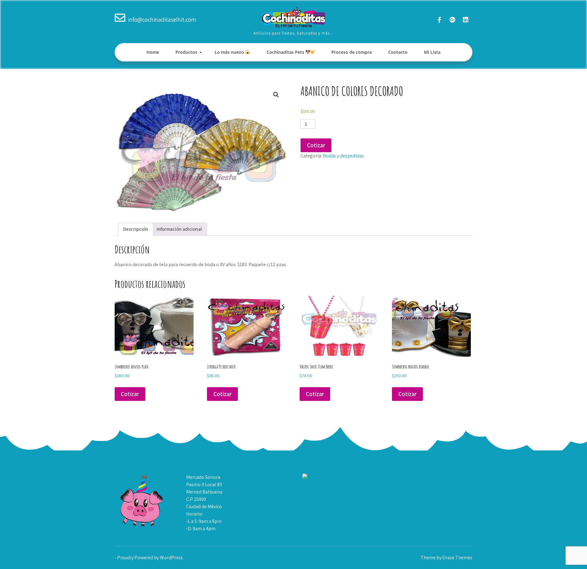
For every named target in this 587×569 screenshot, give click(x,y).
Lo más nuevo (230, 52)
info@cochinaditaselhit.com (162, 19)
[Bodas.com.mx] (320, 477)
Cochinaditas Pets (286, 52)
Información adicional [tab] (179, 229)
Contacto (398, 52)
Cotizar (316, 145)
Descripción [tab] (135, 229)
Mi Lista (432, 52)
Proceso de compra (351, 52)
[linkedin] (465, 20)
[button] (276, 94)
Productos (186, 52)
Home (152, 52)
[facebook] (439, 20)
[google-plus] (452, 20)
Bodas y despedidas (343, 155)
